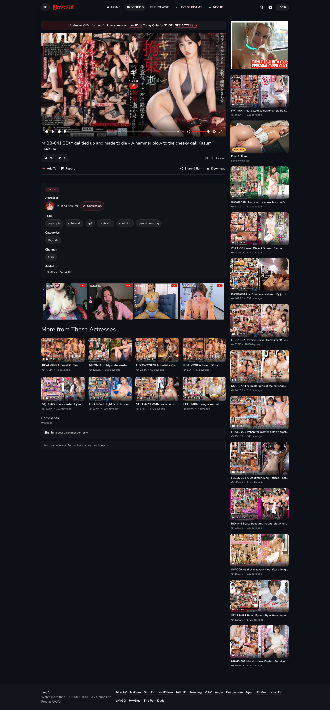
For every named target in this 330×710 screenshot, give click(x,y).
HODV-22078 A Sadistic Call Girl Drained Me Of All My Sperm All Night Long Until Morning (157, 365)
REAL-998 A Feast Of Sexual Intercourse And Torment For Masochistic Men (63, 365)
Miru (51, 257)
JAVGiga (135, 701)
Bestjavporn (234, 692)
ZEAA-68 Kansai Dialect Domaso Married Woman (259, 248)
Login (282, 7)
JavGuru (135, 692)
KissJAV (276, 692)
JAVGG (121, 701)
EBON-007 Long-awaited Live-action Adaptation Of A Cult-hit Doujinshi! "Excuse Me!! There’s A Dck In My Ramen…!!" (204, 404)
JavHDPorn (165, 692)
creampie (54, 223)
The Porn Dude (154, 701)
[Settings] (270, 7)
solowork (74, 223)
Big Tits (53, 240)
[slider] (120, 131)
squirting (125, 223)
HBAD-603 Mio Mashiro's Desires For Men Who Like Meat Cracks (259, 661)
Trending (195, 692)
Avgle (219, 692)
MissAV (121, 692)
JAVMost (261, 692)
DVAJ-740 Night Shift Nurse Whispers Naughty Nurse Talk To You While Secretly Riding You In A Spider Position (110, 404)
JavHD (133, 25)
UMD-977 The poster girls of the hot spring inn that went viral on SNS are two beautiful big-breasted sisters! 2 (259, 386)
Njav (249, 692)
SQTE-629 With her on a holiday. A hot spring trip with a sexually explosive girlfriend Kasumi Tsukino (157, 404)
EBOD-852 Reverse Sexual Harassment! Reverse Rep (259, 340)
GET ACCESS (184, 25)
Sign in (49, 432)
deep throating (149, 223)
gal (90, 223)
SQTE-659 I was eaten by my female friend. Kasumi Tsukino (63, 404)
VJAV (208, 692)
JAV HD (181, 692)
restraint (106, 223)
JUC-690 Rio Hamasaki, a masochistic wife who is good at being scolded (259, 202)
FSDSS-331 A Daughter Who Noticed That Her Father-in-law (259, 478)
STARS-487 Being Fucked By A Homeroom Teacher (259, 615)
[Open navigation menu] (45, 7)
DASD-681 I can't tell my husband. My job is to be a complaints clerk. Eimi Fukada (259, 294)
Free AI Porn (239, 156)
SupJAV (149, 692)
